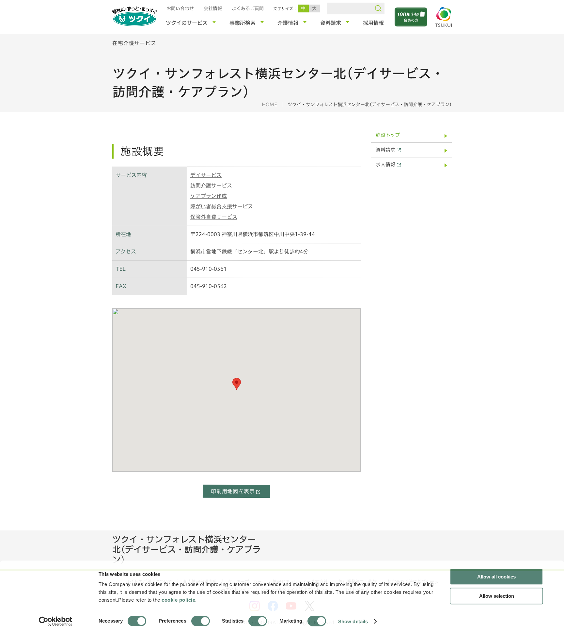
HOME (269, 104)
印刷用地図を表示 (233, 491)
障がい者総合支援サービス (221, 206)
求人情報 (385, 164)
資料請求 (385, 149)
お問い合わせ (180, 8)
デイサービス (206, 175)
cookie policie (178, 600)
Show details (353, 621)
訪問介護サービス (211, 185)
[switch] (200, 621)
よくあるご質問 (248, 8)
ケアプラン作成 (208, 196)
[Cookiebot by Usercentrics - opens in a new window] (55, 621)
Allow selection (496, 596)
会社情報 (213, 8)
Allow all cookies (496, 576)
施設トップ (388, 135)
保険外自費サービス (213, 216)
